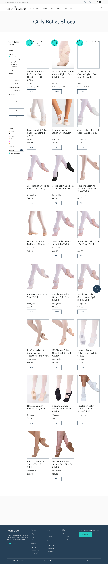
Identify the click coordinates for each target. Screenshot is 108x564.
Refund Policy (35, 550)
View (31, 92)
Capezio (16, 77)
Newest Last (14, 64)
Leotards (50, 534)
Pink (12, 141)
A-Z (12, 68)
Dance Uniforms (67, 537)
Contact (34, 547)
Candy (12, 136)
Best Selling (14, 66)
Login (33, 537)
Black (12, 134)
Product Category (14, 87)
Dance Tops (51, 545)
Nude (12, 139)
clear (21, 150)
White (12, 146)
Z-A (12, 70)
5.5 (16, 113)
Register (34, 534)
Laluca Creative (59, 561)
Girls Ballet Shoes (15, 153)
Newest (13, 62)
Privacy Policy (91, 560)
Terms (98, 560)
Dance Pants (51, 551)
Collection (12, 150)
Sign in (91, 2)
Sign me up (85, 535)
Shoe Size (12, 95)
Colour (11, 128)
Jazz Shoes (50, 539)
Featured (13, 57)
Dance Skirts (51, 548)
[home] (16, 8)
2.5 (16, 107)
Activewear (51, 542)
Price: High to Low (15, 61)
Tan (12, 144)
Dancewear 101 (67, 534)
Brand (11, 74)
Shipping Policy (36, 553)
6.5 (16, 120)
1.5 (16, 101)
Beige (12, 131)
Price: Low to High (15, 59)
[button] (32, 8)
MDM (16, 83)
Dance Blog (66, 539)
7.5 (16, 126)
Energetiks (16, 80)
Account (34, 539)
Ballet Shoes (16, 90)
